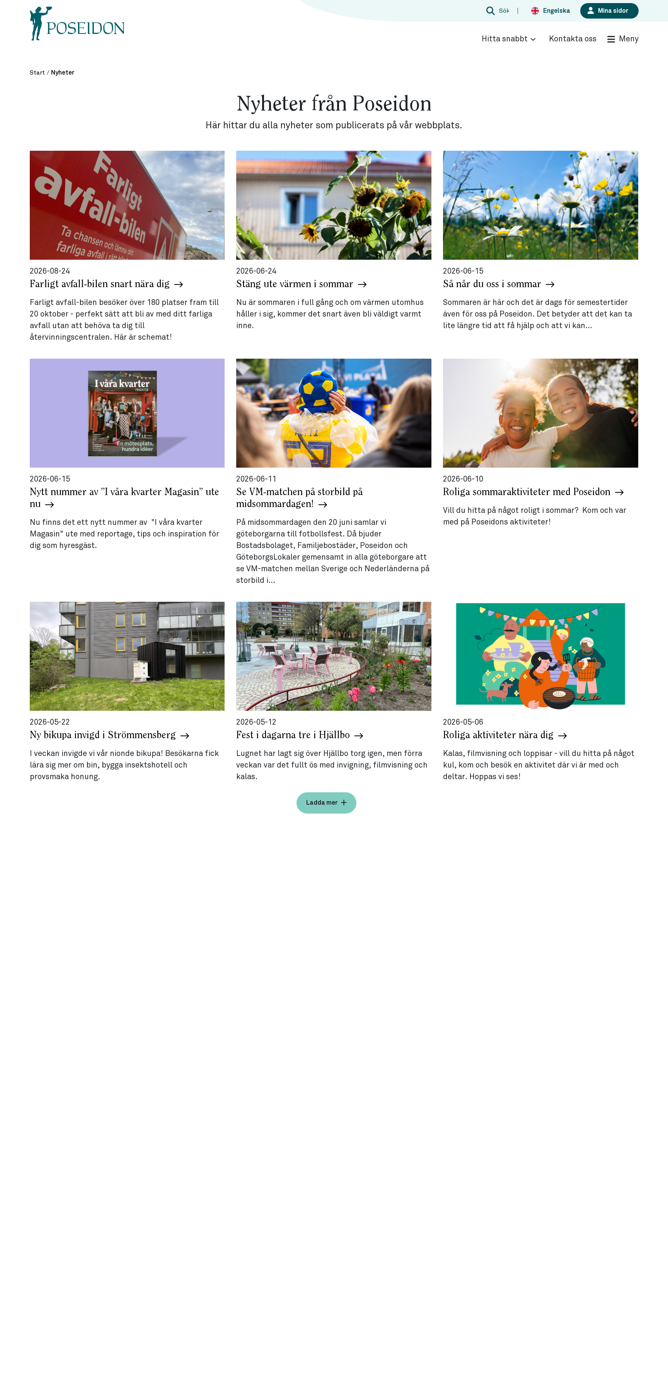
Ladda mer (322, 803)
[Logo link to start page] (77, 31)
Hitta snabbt (505, 39)
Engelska (556, 11)
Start (37, 73)
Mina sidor (613, 11)
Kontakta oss (572, 39)
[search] (496, 11)
